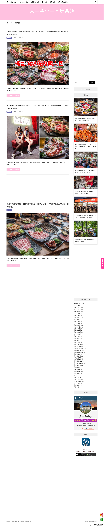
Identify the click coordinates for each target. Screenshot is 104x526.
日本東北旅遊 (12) (79, 344)
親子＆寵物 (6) (79, 379)
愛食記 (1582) (78, 387)
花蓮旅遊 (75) (78, 334)
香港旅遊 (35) (78, 367)
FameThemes (95, 521)
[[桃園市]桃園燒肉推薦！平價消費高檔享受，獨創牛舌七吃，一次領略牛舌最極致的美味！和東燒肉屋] (37, 234)
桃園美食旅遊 (35, 2)
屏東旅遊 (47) (78, 331)
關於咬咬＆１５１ (12, 2)
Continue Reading (13, 95)
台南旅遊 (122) (79, 327)
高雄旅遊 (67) (78, 329)
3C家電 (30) (78, 375)
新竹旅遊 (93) (78, 313)
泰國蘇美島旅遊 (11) (80, 360)
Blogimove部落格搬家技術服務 (96, 525)
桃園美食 (9, 37)
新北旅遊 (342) (79, 309)
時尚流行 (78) (78, 369)
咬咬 (15, 37)
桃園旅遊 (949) (79, 311)
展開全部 (76, 303)
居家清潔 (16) (78, 385)
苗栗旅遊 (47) (78, 315)
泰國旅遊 (52, 2)
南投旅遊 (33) (78, 321)
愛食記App (87, 449)
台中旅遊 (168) (79, 317)
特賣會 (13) (78, 377)
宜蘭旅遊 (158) (79, 332)
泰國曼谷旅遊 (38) (79, 362)
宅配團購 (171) (79, 371)
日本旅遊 (44, 2)
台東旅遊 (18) (78, 336)
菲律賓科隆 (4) (79, 365)
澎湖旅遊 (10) (78, 340)
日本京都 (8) (78, 354)
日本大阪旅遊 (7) (79, 346)
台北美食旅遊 (24, 2)
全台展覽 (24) (78, 383)
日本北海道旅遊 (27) (80, 348)
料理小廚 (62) (78, 373)
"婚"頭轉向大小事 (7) (80, 381)
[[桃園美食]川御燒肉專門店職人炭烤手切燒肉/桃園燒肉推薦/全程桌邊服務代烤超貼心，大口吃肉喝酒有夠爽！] (37, 137)
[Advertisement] (37, 189)
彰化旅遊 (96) (78, 319)
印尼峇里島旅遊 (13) (80, 358)
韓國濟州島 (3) (79, 356)
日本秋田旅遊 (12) (79, 350)
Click (102, 263)
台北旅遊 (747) (79, 307)
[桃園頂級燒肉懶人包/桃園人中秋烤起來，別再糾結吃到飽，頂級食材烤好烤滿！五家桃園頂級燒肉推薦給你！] (37, 63)
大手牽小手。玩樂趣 (52, 11)
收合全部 (81, 303)
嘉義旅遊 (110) (79, 325)
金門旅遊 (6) (78, 338)
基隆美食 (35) (78, 305)
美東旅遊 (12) (78, 342)
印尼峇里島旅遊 (63, 2)
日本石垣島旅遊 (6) (80, 352)
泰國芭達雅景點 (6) (80, 363)
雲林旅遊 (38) (78, 323)
